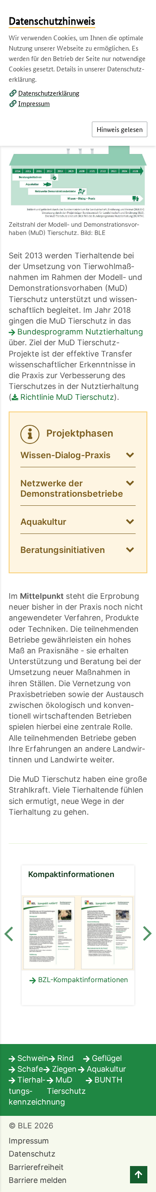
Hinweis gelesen (120, 129)
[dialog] (78, 596)
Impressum (34, 103)
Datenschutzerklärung (48, 92)
